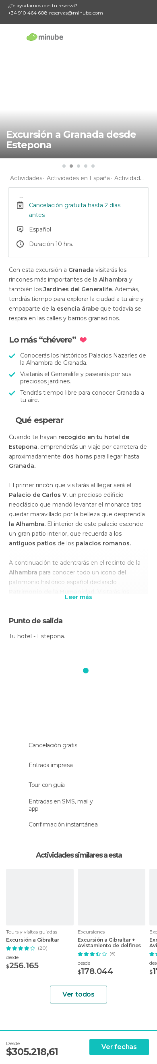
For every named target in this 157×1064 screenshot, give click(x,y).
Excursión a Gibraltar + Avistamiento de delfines (109, 942)
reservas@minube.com (76, 13)
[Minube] (45, 36)
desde (12, 957)
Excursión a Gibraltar (32, 940)
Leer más (78, 597)
